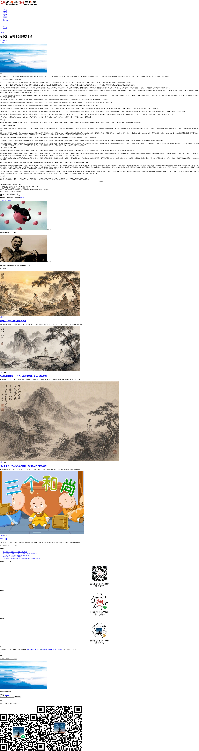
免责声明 (5, 20)
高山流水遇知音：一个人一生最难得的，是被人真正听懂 (23, 376)
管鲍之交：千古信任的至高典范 (13, 321)
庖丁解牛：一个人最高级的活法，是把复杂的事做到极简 (23, 466)
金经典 (5, 17)
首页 (4, 7)
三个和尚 (3, 539)
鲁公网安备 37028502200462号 (54, 649)
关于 (4, 19)
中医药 (5, 16)
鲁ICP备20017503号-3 (33, 649)
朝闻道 (22, 197)
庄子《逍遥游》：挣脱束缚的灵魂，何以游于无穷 (16, 555)
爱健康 (5, 14)
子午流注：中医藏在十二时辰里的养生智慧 (15, 552)
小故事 (5, 11)
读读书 (5, 9)
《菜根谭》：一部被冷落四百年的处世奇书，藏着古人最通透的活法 (21, 558)
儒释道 (5, 12)
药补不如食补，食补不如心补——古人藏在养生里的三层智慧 (20, 553)
